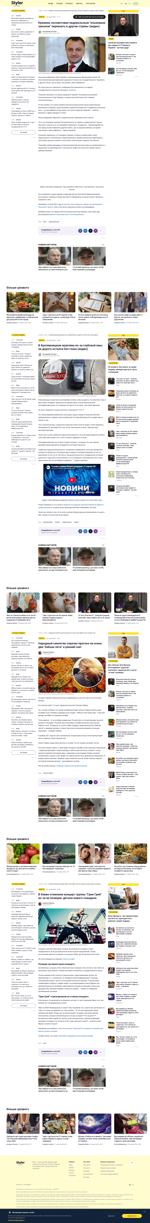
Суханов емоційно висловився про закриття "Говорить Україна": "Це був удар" (122, 45)
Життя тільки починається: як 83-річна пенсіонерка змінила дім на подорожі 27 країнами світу (23, 390)
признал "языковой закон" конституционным (66, 214)
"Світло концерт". (68, 959)
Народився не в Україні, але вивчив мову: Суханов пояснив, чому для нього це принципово (22, 679)
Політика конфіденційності (109, 1174)
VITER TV (80, 410)
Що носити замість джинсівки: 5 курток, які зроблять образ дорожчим (22, 34)
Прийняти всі (132, 1216)
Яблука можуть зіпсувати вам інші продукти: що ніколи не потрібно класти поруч (23, 690)
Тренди (59, 3)
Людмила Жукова (12, 322)
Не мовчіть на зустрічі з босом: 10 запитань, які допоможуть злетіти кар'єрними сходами (23, 905)
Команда (86, 1171)
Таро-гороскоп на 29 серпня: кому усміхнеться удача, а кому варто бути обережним (23, 45)
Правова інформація (107, 1171)
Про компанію (88, 1174)
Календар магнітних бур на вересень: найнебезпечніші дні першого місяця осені (22, 916)
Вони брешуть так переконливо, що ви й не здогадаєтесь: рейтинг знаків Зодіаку (23, 894)
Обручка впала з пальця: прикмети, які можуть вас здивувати (20, 102)
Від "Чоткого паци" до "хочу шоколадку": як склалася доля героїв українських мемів (22, 998)
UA (126, 3)
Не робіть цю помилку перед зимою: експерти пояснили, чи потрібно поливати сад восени (22, 722)
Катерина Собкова (47, 322)
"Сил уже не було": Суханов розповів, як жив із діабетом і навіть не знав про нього (21, 356)
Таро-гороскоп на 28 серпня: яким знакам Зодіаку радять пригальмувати (23, 401)
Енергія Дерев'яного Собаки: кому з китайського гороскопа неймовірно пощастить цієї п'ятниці (23, 438)
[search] (121, 3)
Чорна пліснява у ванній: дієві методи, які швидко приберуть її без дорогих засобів (22, 745)
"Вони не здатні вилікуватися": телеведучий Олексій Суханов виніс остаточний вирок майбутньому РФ (22, 425)
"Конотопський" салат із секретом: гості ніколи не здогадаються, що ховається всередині (21, 985)
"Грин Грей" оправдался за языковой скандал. (75, 1036)
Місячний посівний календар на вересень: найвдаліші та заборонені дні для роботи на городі (22, 21)
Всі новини (23, 132)
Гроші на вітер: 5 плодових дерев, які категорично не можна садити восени (23, 379)
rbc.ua (135, 3)
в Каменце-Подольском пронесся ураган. (71, 766)
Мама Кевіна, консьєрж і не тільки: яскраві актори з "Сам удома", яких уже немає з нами (23, 733)
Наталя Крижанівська (13, 874)
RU (130, 3)
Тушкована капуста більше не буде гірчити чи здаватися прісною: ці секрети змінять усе (22, 367)
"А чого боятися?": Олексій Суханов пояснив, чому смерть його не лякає (22, 413)
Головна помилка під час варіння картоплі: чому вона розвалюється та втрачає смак (23, 68)
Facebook (72, 90)
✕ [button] (144, 1211)
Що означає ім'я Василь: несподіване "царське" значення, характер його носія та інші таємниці (22, 644)
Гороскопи (90, 3)
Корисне (69, 3)
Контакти (86, 1168)
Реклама (86, 1177)
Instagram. (54, 1024)
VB (95, 230)
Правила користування (108, 1168)
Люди (50, 3)
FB (80, 230)
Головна (40, 10)
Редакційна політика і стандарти (111, 1165)
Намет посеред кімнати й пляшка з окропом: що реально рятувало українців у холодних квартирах (23, 79)
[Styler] (17, 3)
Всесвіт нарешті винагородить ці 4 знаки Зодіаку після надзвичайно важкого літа (23, 57)
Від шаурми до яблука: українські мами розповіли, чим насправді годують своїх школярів (23, 973)
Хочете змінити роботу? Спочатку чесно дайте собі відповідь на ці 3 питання (23, 90)
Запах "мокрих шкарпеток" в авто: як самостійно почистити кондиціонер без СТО (23, 124)
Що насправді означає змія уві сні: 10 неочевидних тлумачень (126, 71)
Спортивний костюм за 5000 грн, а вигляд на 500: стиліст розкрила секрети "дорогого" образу (23, 113)
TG (85, 230)
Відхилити (111, 1216)
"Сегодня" (56, 705)
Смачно (79, 3)
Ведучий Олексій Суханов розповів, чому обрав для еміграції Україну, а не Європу (21, 656)
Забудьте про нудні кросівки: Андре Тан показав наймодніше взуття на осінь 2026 (22, 939)
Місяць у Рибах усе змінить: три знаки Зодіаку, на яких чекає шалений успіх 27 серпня (22, 962)
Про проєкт (87, 1165)
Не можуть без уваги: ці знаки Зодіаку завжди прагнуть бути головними (22, 345)
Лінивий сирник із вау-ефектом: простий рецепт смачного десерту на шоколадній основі (23, 928)
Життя (46, 10)
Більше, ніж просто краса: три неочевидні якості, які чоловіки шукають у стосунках (126, 57)
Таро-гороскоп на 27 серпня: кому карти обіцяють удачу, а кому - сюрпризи (23, 950)
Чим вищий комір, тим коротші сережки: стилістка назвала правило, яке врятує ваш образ (22, 711)
